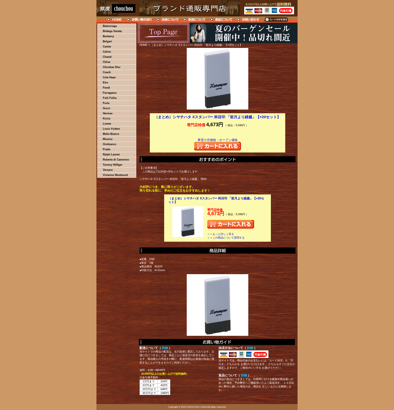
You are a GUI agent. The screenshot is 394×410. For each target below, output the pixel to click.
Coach (107, 72)
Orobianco (109, 144)
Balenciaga (110, 26)
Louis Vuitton (111, 128)
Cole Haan (109, 77)
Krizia (106, 118)
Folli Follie (110, 97)
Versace (108, 169)
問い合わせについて (248, 19)
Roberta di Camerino (116, 159)
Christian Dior (111, 67)
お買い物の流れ (139, 19)
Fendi (106, 87)
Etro (105, 82)
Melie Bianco (111, 133)
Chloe (106, 62)
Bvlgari (107, 41)
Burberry (108, 36)
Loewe (107, 123)
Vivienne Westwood (115, 175)
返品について (221, 19)
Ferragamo (110, 92)
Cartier (107, 46)
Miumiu (107, 139)
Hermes (107, 113)
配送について (194, 19)
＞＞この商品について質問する (226, 237)
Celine (107, 51)
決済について (167, 19)
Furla (106, 103)
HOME (114, 19)
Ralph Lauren (111, 154)
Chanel (107, 56)
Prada (106, 149)
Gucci (106, 108)
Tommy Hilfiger (112, 164)
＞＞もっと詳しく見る (220, 234)
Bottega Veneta (112, 31)
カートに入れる (217, 146)
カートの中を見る (276, 19)
